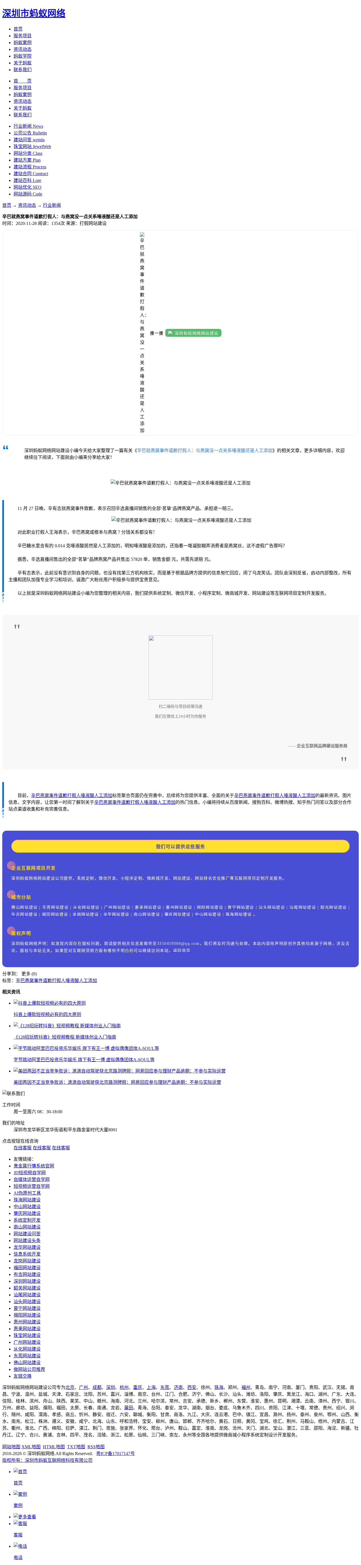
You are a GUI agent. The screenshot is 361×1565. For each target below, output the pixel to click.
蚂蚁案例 (23, 42)
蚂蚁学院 (23, 56)
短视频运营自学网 (32, 1186)
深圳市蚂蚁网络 (33, 13)
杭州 (124, 1387)
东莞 (164, 1387)
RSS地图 (96, 1446)
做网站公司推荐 (29, 1369)
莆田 (128, 1407)
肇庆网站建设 (27, 1213)
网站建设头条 (27, 1240)
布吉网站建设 (27, 1274)
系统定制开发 (27, 1220)
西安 (191, 1387)
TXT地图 (76, 1446)
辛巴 (35, 795)
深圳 (110, 1387)
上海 (151, 1387)
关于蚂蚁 (23, 62)
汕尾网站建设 (27, 1294)
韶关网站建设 (27, 1288)
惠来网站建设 (27, 1328)
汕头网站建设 (27, 1301)
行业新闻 (52, 205)
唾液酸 (87, 795)
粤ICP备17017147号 (115, 1453)
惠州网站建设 (27, 1321)
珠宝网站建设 (27, 1335)
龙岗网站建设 (27, 1260)
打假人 (74, 795)
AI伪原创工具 (27, 1193)
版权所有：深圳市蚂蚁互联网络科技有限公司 (47, 1460)
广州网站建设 (27, 1342)
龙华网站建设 (27, 1247)
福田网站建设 (27, 1267)
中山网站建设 (27, 1206)
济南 (178, 1387)
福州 (245, 1387)
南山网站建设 (27, 1227)
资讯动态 (23, 49)
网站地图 (11, 1446)
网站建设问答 (27, 1233)
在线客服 (23, 1147)
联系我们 (23, 69)
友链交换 (23, 1376)
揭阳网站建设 (27, 1315)
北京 (69, 1387)
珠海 (218, 1387)
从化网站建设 (27, 1349)
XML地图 (31, 1446)
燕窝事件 (49, 795)
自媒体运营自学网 (32, 1179)
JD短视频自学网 (30, 1172)
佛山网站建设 (27, 1362)
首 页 (23, 81)
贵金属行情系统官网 (34, 1166)
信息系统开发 (27, 1254)
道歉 (62, 795)
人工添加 (103, 795)
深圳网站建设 (27, 1281)
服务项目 (23, 35)
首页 (18, 29)
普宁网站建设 (27, 1308)
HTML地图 (54, 1446)
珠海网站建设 (27, 1199)
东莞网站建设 (27, 1355)
